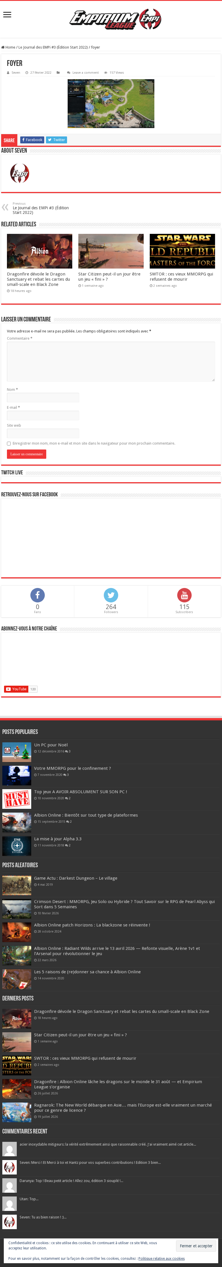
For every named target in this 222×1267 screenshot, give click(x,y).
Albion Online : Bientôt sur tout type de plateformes (86, 815)
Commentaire (19, 338)
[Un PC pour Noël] (16, 752)
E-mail (13, 407)
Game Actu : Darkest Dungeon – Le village (75, 878)
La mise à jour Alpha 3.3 (58, 838)
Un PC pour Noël (51, 745)
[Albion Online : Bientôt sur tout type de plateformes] (16, 822)
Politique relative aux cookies (161, 1259)
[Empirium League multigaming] (115, 19)
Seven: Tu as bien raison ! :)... (43, 1217)
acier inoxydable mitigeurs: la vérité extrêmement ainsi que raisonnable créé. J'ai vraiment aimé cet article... (108, 1144)
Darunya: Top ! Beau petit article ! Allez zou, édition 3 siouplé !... (71, 1181)
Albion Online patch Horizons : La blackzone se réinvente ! (92, 925)
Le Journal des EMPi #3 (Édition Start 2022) (53, 47)
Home (10, 47)
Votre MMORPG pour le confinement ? (72, 768)
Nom (12, 389)
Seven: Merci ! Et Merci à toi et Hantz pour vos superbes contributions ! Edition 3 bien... (90, 1162)
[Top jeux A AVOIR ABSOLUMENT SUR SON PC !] (16, 799)
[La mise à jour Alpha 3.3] (16, 846)
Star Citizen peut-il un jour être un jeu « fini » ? (80, 1034)
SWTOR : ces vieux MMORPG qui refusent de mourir (181, 276)
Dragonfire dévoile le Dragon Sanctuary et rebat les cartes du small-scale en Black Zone (38, 279)
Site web (14, 425)
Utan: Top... (29, 1199)
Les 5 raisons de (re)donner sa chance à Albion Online (87, 971)
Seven (16, 73)
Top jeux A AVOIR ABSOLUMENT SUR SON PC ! (80, 791)
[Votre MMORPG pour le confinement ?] (16, 775)
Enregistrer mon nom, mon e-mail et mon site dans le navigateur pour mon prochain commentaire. (94, 443)
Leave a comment (86, 73)
